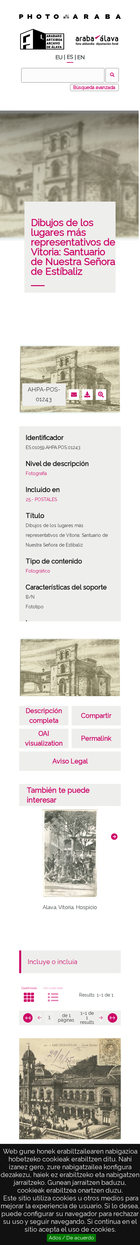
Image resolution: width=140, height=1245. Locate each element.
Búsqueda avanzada (94, 87)
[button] (114, 836)
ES (70, 57)
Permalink (96, 738)
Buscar (112, 75)
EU (59, 57)
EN (81, 57)
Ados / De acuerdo (71, 1238)
